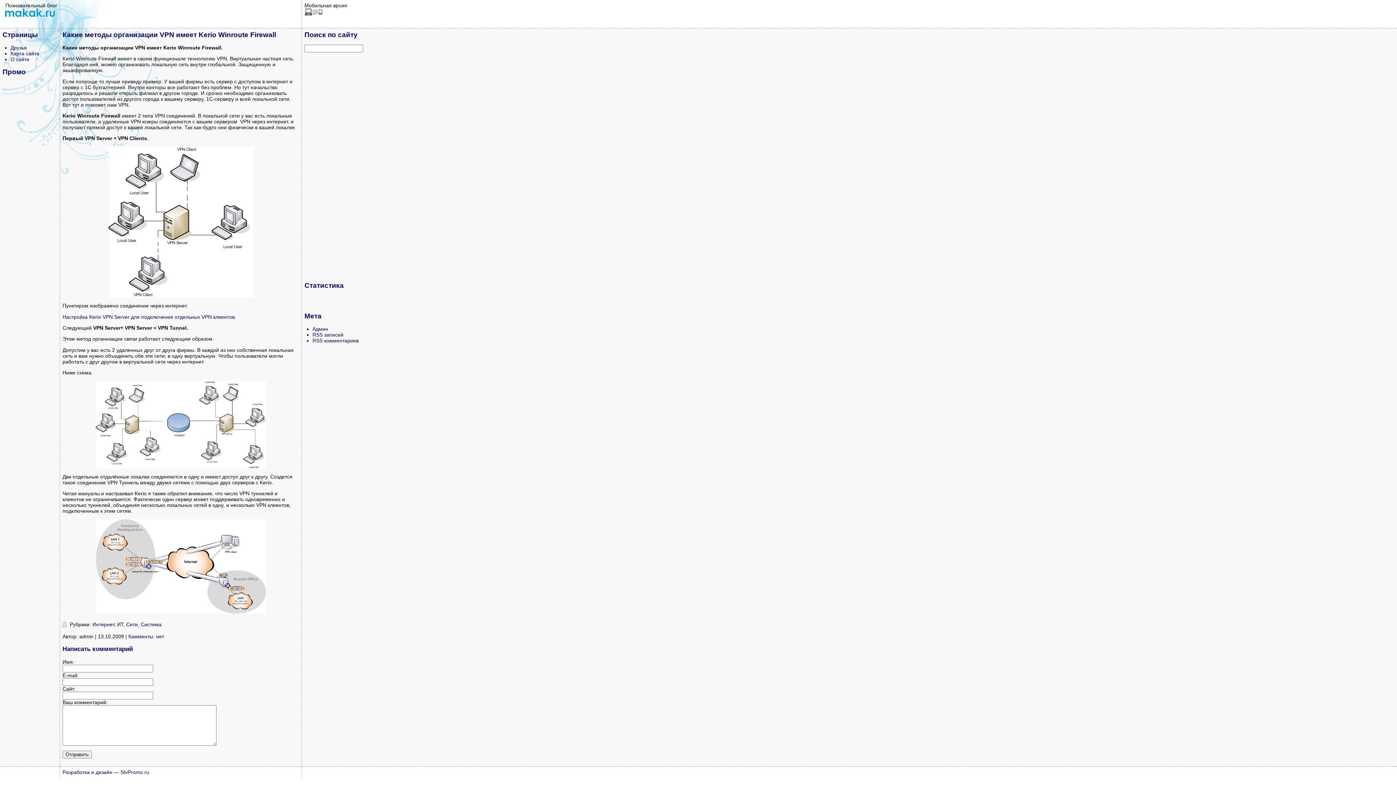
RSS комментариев (336, 341)
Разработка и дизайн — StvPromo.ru (106, 772)
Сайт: (69, 689)
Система (151, 624)
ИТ (120, 624)
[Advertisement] (334, 166)
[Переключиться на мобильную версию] (314, 14)
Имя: (68, 662)
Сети (132, 624)
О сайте (20, 59)
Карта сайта (25, 53)
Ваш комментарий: (85, 702)
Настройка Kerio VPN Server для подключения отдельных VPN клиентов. (149, 317)
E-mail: (71, 675)
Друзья (19, 48)
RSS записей (328, 335)
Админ (320, 329)
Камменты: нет (146, 636)
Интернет (103, 624)
